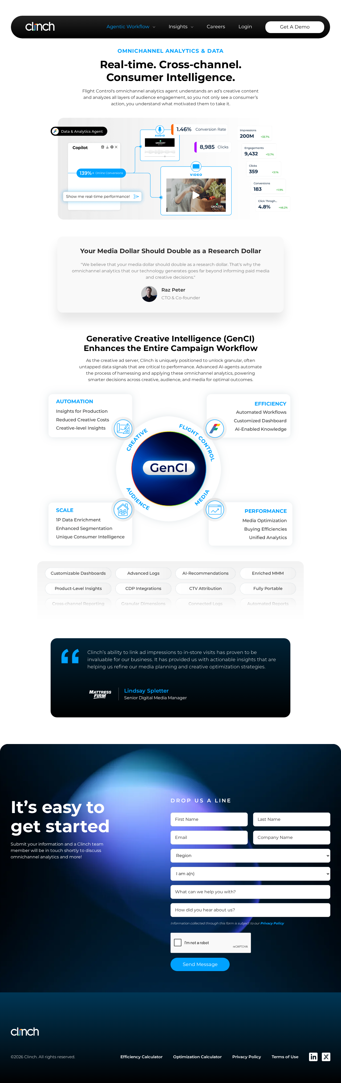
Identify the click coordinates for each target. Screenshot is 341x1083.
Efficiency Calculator (141, 1056)
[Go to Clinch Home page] (40, 26)
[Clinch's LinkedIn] (313, 1057)
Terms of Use (285, 1056)
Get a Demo (295, 27)
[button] (131, 27)
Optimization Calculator (197, 1056)
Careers (216, 27)
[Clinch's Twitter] (326, 1057)
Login (245, 27)
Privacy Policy (272, 923)
